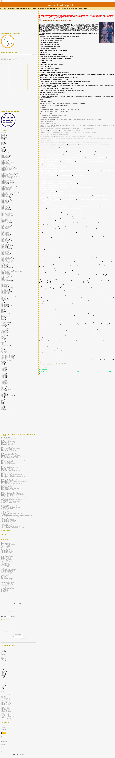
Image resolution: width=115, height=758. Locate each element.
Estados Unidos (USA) (5, 322)
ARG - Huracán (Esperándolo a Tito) (7, 462)
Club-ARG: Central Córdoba (6, 164)
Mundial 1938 (3, 369)
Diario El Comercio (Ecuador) (6, 701)
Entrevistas (3, 319)
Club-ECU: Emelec (4, 223)
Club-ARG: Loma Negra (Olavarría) (7, 180)
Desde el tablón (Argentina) (6, 555)
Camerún (2, 150)
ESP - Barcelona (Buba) (5, 500)
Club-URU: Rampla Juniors (6, 291)
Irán (1, 346)
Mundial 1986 (3, 378)
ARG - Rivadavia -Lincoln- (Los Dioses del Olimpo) (10, 479)
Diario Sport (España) (5, 713)
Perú (2, 391)
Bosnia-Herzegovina (4, 146)
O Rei (2, 385)
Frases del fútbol (4, 327)
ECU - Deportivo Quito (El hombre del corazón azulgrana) (11, 499)
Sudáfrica (2, 400)
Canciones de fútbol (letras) (6, 152)
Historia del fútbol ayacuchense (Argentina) (9, 570)
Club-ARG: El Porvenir (5, 170)
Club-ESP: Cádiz (4, 228)
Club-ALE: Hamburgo (5, 156)
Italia (2, 348)
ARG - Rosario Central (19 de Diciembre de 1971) (10, 484)
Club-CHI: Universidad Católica (6, 215)
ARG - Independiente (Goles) (6, 466)
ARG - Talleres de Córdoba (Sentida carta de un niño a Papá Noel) (13, 494)
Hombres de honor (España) (6, 573)
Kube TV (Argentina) (4, 577)
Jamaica (2, 349)
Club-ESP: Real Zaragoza (5, 238)
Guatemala (3, 338)
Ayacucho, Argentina (8, 48)
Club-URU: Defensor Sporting (6, 287)
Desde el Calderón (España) (6, 554)
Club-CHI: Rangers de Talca (6, 212)
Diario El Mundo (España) (5, 705)
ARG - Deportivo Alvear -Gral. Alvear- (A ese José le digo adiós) (12, 452)
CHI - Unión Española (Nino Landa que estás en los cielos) (11, 497)
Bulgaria (2, 148)
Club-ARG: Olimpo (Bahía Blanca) (7, 182)
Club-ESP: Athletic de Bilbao (6, 225)
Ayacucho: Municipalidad (5, 546)
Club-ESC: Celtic (4, 224)
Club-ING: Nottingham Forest (6, 256)
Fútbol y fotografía (4, 331)
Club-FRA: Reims (4, 246)
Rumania (2, 396)
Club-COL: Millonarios (5, 219)
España (2, 321)
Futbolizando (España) (5, 563)
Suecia (2, 401)
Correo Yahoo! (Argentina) (5, 698)
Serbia (2, 398)
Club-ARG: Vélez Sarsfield (5, 195)
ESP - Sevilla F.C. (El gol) (5, 509)
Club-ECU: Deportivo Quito (6, 222)
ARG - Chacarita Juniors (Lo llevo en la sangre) (9, 450)
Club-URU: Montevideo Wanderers (7, 288)
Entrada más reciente (43, 371)
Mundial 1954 (3, 371)
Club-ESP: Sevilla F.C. (5, 239)
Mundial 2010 (3, 383)
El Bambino (3, 308)
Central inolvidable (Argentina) (6, 552)
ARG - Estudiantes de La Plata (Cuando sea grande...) (10, 455)
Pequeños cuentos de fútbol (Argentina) (8, 588)
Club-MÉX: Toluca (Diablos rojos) (7, 270)
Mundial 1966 (3, 373)
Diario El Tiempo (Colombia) (6, 706)
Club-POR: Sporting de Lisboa (6, 280)
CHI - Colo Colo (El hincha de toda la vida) (8, 496)
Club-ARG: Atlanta (4, 160)
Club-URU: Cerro (4, 285)
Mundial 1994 (3, 379)
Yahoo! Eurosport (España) (6, 718)
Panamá (2, 387)
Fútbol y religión (4, 335)
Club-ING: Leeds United (5, 252)
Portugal (2, 393)
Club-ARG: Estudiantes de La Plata (7, 171)
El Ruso (2, 315)
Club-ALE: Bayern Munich (5, 155)
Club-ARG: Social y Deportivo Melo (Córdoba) (9, 192)
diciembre (2, 649)
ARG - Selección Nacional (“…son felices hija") (9, 492)
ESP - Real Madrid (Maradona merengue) (8, 504)
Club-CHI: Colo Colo (4, 210)
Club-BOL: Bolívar (4, 198)
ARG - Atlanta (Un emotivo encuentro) (7, 439)
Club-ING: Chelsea (4, 250)
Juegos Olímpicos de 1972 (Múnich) (7, 357)
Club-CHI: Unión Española (6, 214)
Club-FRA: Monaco (4, 243)
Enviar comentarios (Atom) (50, 373)
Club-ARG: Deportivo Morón (6, 169)
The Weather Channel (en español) (7, 716)
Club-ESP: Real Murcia (5, 235)
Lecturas (2, 362)
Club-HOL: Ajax (3, 247)
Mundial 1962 (3, 372)
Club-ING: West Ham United (6, 261)
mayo (2, 654)
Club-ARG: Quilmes (4, 184)
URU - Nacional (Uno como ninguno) (7, 524)
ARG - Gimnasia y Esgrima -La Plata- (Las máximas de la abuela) (12, 459)
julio (1, 656)
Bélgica (2, 144)
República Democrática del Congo (7, 395)
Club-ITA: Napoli (4, 265)
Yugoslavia (3, 411)
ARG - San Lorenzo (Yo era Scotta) (7, 487)
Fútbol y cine (3, 329)
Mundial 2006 (3, 382)
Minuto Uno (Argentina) (5, 715)
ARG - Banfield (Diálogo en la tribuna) (8, 441)
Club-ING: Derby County (5, 251)
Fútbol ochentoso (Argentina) (6, 566)
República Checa (4, 394)
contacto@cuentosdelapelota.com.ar (7, 59)
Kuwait (2, 359)
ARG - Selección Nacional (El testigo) (7, 489)
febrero (2, 651)
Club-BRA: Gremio (4, 205)
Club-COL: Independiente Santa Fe (7, 217)
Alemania (2, 133)
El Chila (2, 309)
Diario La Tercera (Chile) (5, 710)
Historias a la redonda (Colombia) (7, 571)
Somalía (2, 399)
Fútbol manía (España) (5, 565)
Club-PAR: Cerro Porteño (5, 272)
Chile (2, 153)
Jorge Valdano (3, 351)
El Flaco (2, 312)
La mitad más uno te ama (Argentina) (7, 579)
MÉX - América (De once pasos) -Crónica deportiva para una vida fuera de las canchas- (16, 515)
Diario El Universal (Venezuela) (6, 707)
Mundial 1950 (3, 370)
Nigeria (2, 384)
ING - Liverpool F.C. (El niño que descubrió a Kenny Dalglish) (12, 513)
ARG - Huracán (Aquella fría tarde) (7, 461)
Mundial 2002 (3, 381)
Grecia (2, 337)
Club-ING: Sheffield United (5, 257)
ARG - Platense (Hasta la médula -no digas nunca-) (10, 472)
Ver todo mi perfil (4, 729)
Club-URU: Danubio (4, 286)
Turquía (2, 406)
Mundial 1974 (3, 375)
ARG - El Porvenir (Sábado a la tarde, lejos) (9, 454)
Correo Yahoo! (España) (5, 699)
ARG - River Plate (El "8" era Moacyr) (7, 480)
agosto (2, 657)
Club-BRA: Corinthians (5, 202)
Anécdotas (3, 135)
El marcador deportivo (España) (6, 559)
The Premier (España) (5, 593)
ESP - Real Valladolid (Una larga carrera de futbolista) (10, 507)
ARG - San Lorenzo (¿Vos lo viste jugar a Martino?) (10, 488)
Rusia (2, 397)
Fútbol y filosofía (4, 330)
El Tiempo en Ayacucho (5, 536)
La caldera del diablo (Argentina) (7, 578)
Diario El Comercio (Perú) (5, 702)
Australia (2, 141)
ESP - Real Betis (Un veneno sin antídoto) (8, 503)
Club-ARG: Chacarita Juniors (6, 165)
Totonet (3, 727)
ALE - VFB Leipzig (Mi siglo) (6, 437)
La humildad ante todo (5, 360)
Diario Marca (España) (5, 712)
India (2, 343)
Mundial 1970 (3, 374)
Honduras (2, 341)
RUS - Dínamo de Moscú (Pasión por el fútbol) (9, 517)
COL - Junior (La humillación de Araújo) (8, 498)
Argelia (2, 139)
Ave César (3, 143)
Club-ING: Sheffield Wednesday (6, 258)
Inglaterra (2, 344)
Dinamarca (3, 307)
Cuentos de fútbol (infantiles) (6, 305)
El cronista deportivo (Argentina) (7, 558)
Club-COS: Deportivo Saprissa (6, 220)
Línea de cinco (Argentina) (5, 585)
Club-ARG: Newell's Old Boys (6, 181)
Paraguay (2, 388)
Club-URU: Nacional (4, 289)
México (2, 366)
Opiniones (3, 386)
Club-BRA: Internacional (5, 206)
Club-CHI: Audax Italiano (5, 209)
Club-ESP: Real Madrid (5, 234)
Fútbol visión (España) (5, 567)
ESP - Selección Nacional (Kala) (7, 508)
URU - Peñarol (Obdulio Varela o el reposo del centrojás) (11, 526)
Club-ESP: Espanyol (4, 230)
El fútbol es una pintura (5, 313)
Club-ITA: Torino (4, 266)
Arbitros (2, 138)
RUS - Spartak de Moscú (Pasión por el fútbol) (9, 518)
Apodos (2, 136)
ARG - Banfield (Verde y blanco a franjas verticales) (10, 442)
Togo (2, 403)
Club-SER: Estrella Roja (5, 282)
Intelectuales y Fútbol (5, 345)
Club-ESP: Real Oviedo (5, 236)
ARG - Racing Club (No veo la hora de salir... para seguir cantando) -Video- (14, 477)
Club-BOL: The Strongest (5, 199)
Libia (2, 365)
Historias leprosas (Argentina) (6, 572)
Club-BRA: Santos (4, 208)
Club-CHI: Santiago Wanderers (6, 213)
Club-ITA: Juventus (4, 263)
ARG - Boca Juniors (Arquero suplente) (8, 443)
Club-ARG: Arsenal (4, 159)
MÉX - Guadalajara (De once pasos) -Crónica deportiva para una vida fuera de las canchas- (17, 516)
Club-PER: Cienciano (5, 274)
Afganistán (3, 132)
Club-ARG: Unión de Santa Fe (6, 194)
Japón (2, 350)
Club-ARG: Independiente (5, 177)
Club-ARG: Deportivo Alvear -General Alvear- (9, 168)
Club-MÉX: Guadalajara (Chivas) (7, 268)
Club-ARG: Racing (4, 185)
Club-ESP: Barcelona (5, 227)
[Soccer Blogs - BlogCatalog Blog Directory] (9, 751)
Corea (2, 300)
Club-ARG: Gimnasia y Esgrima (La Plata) (8, 173)
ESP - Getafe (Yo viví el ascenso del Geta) (8, 502)
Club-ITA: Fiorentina (4, 262)
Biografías (3, 145)
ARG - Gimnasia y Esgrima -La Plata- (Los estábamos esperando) (13, 460)
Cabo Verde (3, 149)
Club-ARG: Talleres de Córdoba (6, 193)
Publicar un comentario (43, 369)
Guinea (2, 339)
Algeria (2, 134)
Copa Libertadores (4, 299)
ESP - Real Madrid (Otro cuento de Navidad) (9, 505)
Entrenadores (3, 318)
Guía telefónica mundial (5, 714)
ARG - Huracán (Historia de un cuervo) (8, 463)
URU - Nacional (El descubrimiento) (7, 519)
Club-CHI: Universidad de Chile (6, 216)
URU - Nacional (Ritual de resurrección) (8, 523)
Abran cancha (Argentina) (5, 542)
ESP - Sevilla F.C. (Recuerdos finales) (8, 510)
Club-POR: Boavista (4, 279)
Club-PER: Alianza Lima (5, 273)
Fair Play (2, 323)
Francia (2, 326)
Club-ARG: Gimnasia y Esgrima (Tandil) (8, 174)
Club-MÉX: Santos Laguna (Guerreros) (8, 269)
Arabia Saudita (3, 137)
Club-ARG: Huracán (4, 175)
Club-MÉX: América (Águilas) (6, 267)
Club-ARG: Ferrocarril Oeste (6, 172)
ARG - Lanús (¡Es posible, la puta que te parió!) (9, 467)
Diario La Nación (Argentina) (6, 709)
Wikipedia (2, 717)
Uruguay (2, 408)
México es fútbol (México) (5, 586)
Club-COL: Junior (4, 218)
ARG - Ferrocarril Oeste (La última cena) (8, 458)
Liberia (2, 364)
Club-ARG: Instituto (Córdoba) (6, 178)
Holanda (2, 340)
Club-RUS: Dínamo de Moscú (6, 281)
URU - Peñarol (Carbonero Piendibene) (8, 525)
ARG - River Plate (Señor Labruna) (7, 482)
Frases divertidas (4, 328)
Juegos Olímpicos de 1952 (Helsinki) (7, 355)
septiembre (3, 658)
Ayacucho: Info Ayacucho (5, 545)
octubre (2, 659)
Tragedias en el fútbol (5, 404)
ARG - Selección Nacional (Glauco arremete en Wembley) (11, 490)
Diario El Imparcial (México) (6, 703)
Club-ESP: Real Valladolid (5, 237)
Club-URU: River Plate (5, 292)
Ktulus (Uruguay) (4, 576)
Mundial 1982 (3, 377)
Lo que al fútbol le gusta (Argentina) (7, 584)
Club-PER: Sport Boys (5, 275)
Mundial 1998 (3, 380)
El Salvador (3, 316)
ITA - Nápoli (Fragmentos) (5, 514)
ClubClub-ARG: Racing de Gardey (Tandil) (8, 296)
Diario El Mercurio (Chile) (5, 704)
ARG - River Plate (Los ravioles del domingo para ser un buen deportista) (14, 481)
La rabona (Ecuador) (4, 580)
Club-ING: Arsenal (4, 249)
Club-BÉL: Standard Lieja (5, 197)
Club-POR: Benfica (4, 278)
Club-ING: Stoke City (4, 259)
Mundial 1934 (3, 368)
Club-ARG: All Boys (4, 157)
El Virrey (2, 317)
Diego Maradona (4, 306)
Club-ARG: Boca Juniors (5, 163)
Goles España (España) (5, 568)
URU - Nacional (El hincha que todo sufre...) (9, 520)
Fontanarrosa (3, 325)
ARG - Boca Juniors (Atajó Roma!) (7, 444)
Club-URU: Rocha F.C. (5, 293)
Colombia (2, 297)
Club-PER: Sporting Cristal (6, 276)
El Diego (2, 310)
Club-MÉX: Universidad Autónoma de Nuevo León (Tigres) (11, 271)
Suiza (2, 402)
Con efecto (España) (4, 553)
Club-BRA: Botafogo (4, 201)
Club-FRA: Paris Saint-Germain (6, 245)
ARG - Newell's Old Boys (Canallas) (7, 468)
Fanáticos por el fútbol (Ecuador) (7, 561)
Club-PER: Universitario (5, 277)
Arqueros (2, 140)
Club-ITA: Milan (3, 264)
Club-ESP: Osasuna (4, 232)
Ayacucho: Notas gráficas (5, 547)
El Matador (3, 314)
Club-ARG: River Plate (5, 188)
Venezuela (3, 409)
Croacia (2, 302)
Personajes (3, 390)
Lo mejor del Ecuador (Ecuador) (6, 583)
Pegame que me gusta (5, 389)
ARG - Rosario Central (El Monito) (7, 485)
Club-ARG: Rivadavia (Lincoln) (6, 187)
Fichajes (2, 562)
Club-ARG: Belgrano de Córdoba (7, 162)
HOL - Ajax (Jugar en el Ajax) (6, 512)
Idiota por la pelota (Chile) (5, 574)
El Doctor (2, 311)
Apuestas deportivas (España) (6, 543)
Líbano (2, 363)
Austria (2, 142)
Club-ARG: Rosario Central (6, 189)
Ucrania (2, 407)
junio (2, 655)
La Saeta (2, 361)
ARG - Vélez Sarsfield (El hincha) (7, 495)
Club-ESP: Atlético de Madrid (6, 226)
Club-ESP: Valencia (4, 241)
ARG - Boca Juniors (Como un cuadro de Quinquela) (10, 445)
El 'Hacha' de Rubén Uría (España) (7, 556)
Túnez (2, 405)
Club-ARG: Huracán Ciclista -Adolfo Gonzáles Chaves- (11, 176)
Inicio (78, 371)
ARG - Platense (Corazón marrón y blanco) (8, 471)
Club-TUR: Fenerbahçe (5, 283)
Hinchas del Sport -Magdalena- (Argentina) (8, 569)
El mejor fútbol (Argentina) (5, 560)
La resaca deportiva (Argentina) (6, 581)
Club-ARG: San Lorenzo (5, 190)
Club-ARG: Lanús (4, 179)
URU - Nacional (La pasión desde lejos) (8, 522)
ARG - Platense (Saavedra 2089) (7, 473)
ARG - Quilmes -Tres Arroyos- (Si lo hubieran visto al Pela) (11, 474)
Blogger (22, 754)
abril (1, 653)
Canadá (2, 151)
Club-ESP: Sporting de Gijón (6, 240)
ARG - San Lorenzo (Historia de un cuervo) (8, 486)
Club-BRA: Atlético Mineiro (5, 200)
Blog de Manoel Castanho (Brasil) (7, 549)
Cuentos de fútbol (4, 304)
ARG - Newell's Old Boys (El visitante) (7, 469)
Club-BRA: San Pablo (5, 207)
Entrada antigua (111, 371)
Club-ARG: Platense (4, 183)
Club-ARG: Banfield (4, 161)
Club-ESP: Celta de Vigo (5, 229)
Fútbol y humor (3, 332)
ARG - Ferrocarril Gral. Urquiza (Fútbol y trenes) (9, 457)
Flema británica (3, 324)
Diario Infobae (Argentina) (5, 708)
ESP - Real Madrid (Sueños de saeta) (7, 506)
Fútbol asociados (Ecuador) (6, 564)
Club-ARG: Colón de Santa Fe (6, 166)
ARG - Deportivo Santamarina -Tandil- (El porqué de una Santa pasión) (14, 453)
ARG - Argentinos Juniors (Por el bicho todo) (9, 438)
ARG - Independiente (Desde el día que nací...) (9, 465)
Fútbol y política (4, 334)
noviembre (3, 660)
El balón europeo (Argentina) (6, 557)
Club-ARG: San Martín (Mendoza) (7, 191)
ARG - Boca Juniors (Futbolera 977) (7, 447)
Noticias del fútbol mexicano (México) (7, 587)
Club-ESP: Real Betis (5, 233)
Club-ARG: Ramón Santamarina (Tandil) (8, 186)
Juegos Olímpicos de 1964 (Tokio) (7, 356)
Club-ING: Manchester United (6, 255)
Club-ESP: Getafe (4, 231)
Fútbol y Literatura (4, 333)
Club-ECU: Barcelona (5, 221)
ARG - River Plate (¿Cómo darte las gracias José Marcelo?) (11, 483)
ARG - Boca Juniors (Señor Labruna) (7, 449)
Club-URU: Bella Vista (5, 284)
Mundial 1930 (3, 367)
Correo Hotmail (3, 697)
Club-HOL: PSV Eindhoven (6, 248)
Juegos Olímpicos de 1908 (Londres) (7, 352)
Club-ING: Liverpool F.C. (5, 253)
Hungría (2, 342)
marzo (2, 652)
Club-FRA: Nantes (4, 244)
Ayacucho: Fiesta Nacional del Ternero (8, 544)
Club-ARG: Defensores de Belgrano (7, 167)
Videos (2, 410)
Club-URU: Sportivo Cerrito (6, 294)
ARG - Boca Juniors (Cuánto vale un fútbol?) (9, 446)
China (2, 154)
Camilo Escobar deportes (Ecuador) (7, 551)
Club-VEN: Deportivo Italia (5, 295)
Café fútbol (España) (4, 550)
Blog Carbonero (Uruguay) (6, 548)
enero (2, 650)
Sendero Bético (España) (5, 589)
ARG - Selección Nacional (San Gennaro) (8, 491)
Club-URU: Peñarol (4, 290)
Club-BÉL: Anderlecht (5, 196)
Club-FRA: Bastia (4, 242)
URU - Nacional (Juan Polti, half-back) (8, 521)
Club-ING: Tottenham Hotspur (6, 260)
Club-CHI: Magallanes (5, 211)
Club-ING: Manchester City (6, 254)
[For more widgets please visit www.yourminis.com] (18, 611)
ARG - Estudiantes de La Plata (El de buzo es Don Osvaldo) (11, 456)
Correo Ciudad (3, 696)
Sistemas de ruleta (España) (6, 592)
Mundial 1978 (3, 376)
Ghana (2, 336)
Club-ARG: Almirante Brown (6, 158)
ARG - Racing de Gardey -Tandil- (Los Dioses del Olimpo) (11, 478)
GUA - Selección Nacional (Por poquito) (8, 511)
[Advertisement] (63, 13)
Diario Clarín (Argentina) (5, 700)
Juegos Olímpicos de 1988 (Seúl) (7, 358)
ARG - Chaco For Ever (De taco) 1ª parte (8, 451)
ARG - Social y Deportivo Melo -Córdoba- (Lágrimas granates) (12, 493)
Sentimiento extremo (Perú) (6, 590)
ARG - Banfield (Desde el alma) (6, 440)
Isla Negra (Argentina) (5, 575)
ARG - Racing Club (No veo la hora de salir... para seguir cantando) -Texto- (14, 476)
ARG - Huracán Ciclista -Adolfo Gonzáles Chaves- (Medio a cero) (12, 464)
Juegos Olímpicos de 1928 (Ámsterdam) (8, 353)
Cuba (2, 303)
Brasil (2, 147)
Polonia (2, 392)
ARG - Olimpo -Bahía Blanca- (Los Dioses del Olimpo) (10, 470)
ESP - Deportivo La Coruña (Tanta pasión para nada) (10, 501)
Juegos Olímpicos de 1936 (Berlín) (7, 354)
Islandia (2, 347)
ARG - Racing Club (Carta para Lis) (7, 475)
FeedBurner (21, 640)
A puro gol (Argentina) (5, 541)
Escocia (2, 320)
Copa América (3, 298)
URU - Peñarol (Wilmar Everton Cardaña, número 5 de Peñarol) (12, 527)
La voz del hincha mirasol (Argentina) (7, 582)
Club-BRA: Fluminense (5, 204)
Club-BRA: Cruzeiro (4, 203)
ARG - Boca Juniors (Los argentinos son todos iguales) (11, 448)
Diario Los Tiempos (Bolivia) (6, 711)
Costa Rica (3, 301)
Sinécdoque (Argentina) (5, 591)
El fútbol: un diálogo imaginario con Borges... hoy (56, 20)
